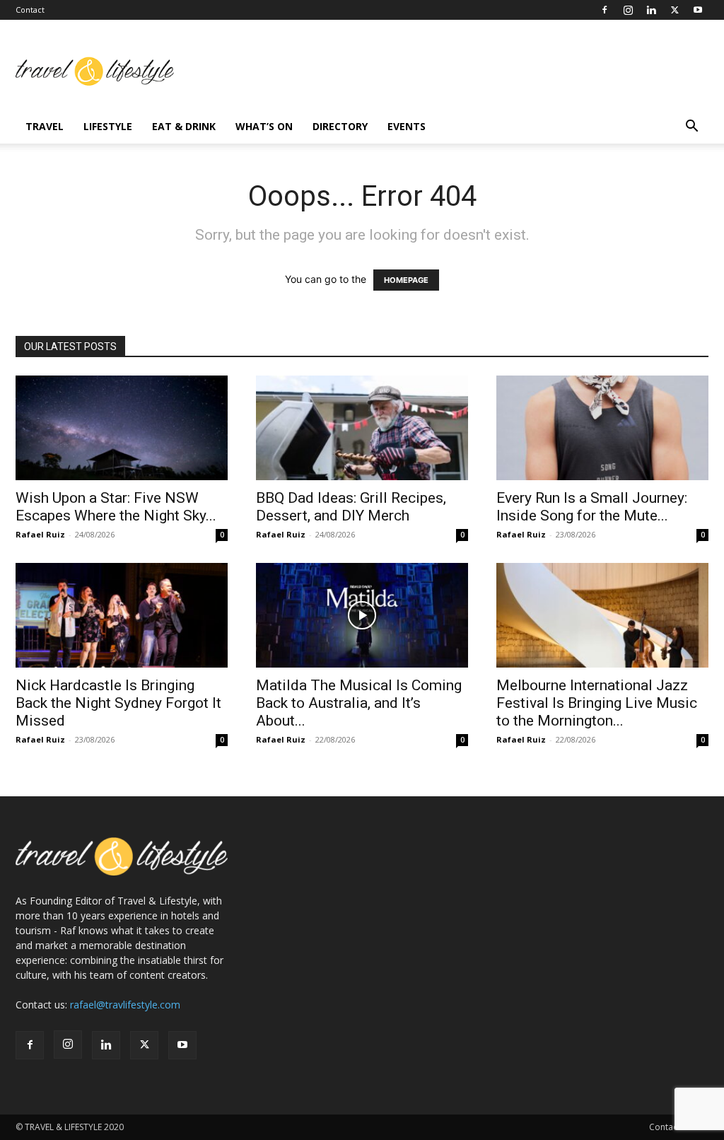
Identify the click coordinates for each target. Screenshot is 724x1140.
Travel (44, 126)
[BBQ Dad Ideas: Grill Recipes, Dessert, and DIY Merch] (362, 428)
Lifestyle (107, 126)
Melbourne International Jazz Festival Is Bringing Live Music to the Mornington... (596, 703)
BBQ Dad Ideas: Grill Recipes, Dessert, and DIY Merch (351, 506)
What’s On (264, 126)
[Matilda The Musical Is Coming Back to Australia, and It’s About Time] (362, 615)
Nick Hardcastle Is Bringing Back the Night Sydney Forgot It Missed (118, 703)
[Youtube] (697, 10)
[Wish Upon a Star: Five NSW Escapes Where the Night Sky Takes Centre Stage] (122, 428)
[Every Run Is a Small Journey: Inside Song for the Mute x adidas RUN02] (602, 428)
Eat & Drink (184, 126)
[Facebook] (604, 10)
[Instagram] (627, 10)
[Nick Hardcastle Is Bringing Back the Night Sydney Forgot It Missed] (122, 615)
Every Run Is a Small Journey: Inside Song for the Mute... (591, 506)
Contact (30, 9)
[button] (691, 127)
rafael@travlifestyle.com (125, 1004)
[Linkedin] (651, 10)
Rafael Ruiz (40, 534)
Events (406, 126)
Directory (340, 126)
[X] (674, 10)
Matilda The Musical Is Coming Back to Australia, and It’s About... (359, 703)
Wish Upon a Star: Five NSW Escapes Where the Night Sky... (116, 506)
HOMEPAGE (406, 280)
